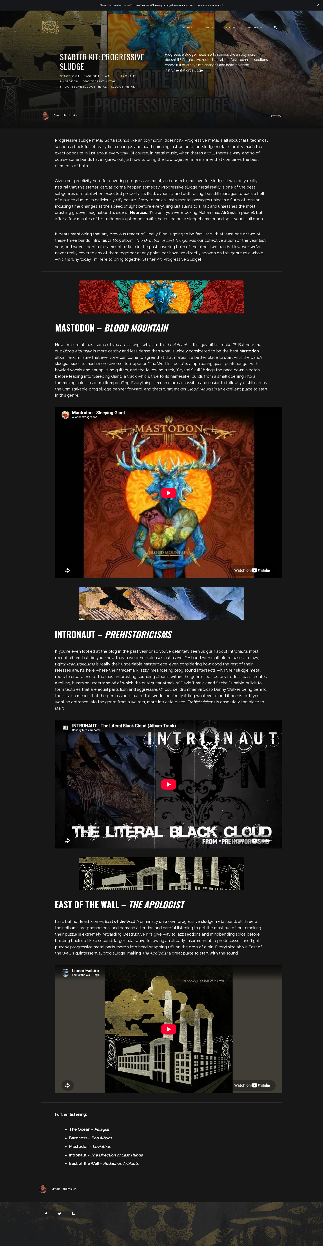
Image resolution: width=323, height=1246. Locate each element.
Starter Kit (70, 76)
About (209, 27)
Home (188, 27)
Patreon (254, 27)
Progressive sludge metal (83, 86)
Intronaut (127, 76)
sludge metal (123, 86)
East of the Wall (98, 76)
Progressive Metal (99, 81)
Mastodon (69, 81)
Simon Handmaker (66, 115)
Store (231, 27)
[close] (317, 5)
